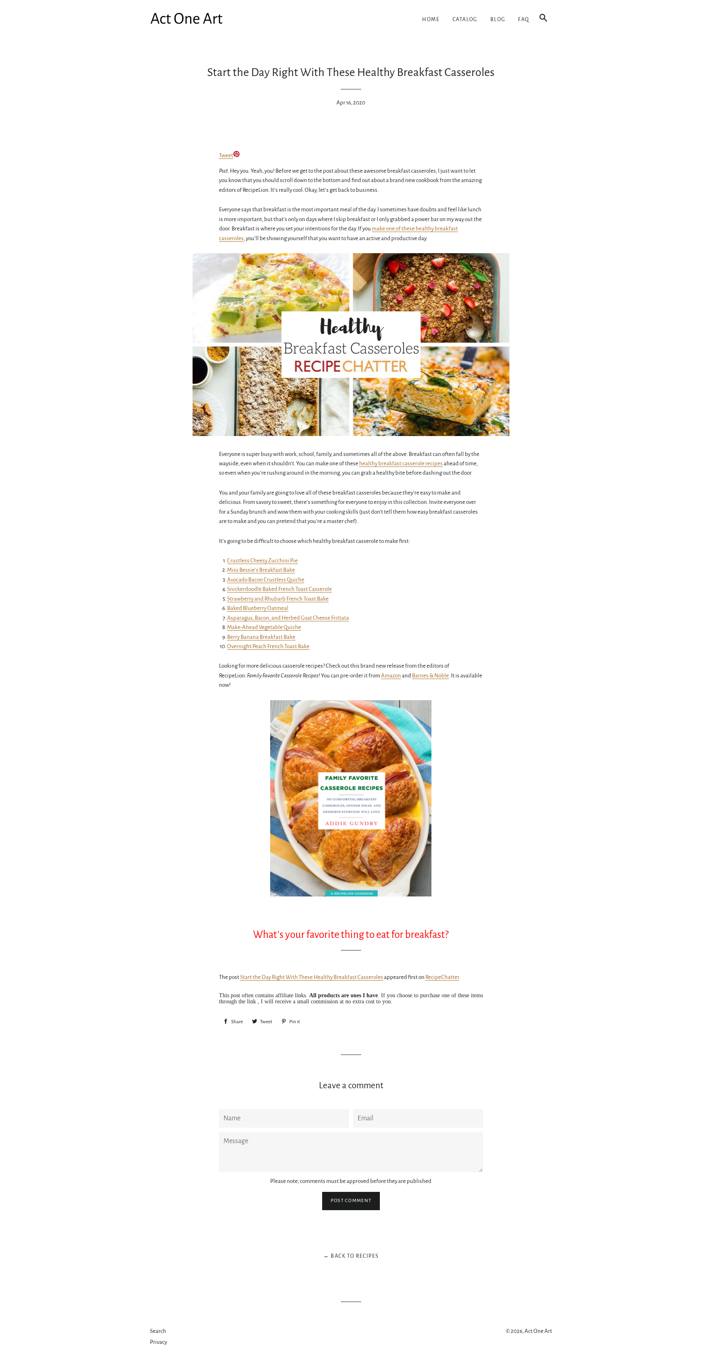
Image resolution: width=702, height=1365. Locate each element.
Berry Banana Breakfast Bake (261, 637)
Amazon (391, 676)
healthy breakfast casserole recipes (401, 463)
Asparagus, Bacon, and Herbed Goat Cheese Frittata (288, 618)
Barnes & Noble (430, 676)
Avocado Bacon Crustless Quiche (265, 580)
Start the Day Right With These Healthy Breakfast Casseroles (311, 977)
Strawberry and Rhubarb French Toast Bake (278, 599)
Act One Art (538, 1331)
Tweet (226, 155)
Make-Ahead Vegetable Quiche (264, 627)
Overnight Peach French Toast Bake (268, 646)
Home (431, 19)
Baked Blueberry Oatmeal (257, 608)
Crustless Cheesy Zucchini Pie (262, 561)
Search (158, 1331)
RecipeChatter (442, 977)
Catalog (465, 19)
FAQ (523, 19)
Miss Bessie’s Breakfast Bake (261, 570)
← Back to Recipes (351, 1256)
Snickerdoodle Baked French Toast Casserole (279, 589)
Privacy (158, 1342)
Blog (497, 19)
